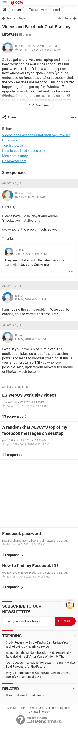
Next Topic (65, 18)
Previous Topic (16, 18)
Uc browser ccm (14, 161)
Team (22, 707)
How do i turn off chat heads (25, 695)
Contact (33, 711)
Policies (45, 711)
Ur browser (10, 140)
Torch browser (13, 145)
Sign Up (11, 707)
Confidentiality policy (58, 707)
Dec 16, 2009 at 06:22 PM (31, 253)
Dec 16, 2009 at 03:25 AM (30, 197)
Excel (56, 9)
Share (12, 117)
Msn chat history (15, 156)
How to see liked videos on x (23, 151)
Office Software (36, 9)
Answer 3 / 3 (11, 325)
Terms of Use (35, 707)
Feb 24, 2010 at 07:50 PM (45, 49)
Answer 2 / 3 (11, 285)
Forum (16, 9)
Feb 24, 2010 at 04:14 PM (30, 299)
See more (42, 105)
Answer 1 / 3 (11, 183)
